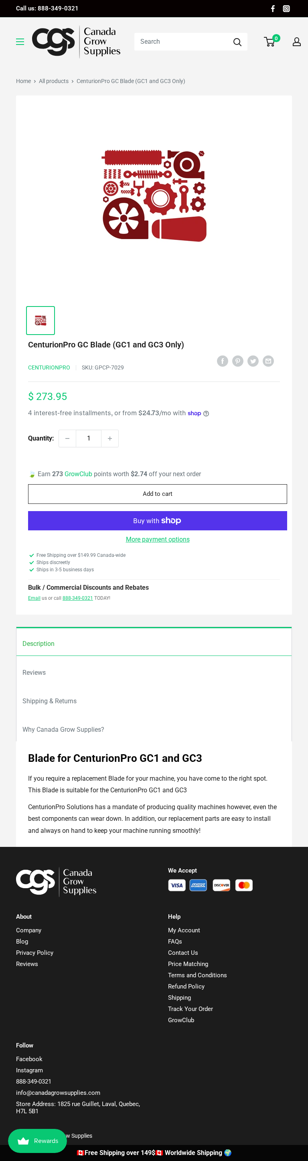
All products (54, 81)
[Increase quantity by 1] (109, 438)
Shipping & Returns (49, 701)
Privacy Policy (34, 952)
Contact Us (183, 952)
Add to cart (157, 493)
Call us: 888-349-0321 (47, 8)
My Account (184, 930)
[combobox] (180, 42)
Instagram (29, 1070)
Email (34, 598)
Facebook (29, 1059)
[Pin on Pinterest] (237, 361)
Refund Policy (186, 986)
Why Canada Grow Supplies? (63, 729)
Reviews (34, 672)
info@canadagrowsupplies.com (58, 1092)
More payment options (158, 539)
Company (28, 930)
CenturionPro (49, 367)
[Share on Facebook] (222, 361)
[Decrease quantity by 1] (67, 438)
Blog (22, 941)
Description (38, 643)
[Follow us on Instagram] (286, 8)
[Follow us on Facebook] (273, 8)
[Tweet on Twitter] (253, 361)
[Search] (237, 42)
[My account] (297, 41)
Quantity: (41, 438)
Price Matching (188, 964)
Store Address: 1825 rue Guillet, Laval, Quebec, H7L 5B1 (78, 1107)
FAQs (175, 941)
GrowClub (79, 474)
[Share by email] (268, 361)
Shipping (179, 997)
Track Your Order (190, 1009)
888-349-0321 (78, 598)
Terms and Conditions (197, 975)
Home (23, 81)
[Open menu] (20, 42)
